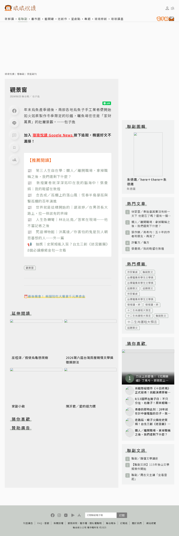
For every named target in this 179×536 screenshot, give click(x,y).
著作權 (83, 523)
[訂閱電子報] (164, 19)
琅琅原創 (101, 19)
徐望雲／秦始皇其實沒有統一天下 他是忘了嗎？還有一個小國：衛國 (150, 214)
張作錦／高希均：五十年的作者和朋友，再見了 (150, 234)
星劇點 (76, 19)
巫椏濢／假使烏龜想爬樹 (30, 357)
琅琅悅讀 (10, 74)
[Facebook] (14, 110)
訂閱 (121, 515)
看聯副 (22, 19)
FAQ (39, 523)
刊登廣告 (28, 523)
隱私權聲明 (96, 523)
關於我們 (137, 523)
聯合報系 (111, 523)
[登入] (167, 8)
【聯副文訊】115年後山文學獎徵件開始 (150, 467)
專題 (87, 19)
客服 (46, 523)
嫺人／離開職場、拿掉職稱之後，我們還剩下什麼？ (150, 224)
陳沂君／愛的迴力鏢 (81, 406)
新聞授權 (58, 523)
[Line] (14, 123)
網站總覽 (151, 523)
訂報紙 (124, 523)
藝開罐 (49, 19)
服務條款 (73, 523)
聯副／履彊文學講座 (144, 458)
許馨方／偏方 (140, 242)
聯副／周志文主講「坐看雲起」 (149, 477)
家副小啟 (18, 406)
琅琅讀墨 (117, 19)
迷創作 (62, 19)
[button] (14, 135)
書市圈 (36, 19)
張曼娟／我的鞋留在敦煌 (147, 249)
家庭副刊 (32, 74)
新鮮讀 (9, 19)
